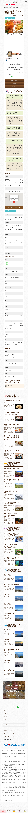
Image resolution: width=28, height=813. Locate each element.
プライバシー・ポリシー (9, 730)
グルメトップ (6, 6)
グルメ (5, 713)
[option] (14, 27)
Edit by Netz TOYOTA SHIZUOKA (11, 736)
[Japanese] (5, 4)
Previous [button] (6, 54)
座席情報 (14, 86)
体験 (5, 722)
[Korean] (9, 4)
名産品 (5, 724)
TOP (5, 710)
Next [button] (21, 54)
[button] (14, 202)
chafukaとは (6, 727)
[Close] (16, 196)
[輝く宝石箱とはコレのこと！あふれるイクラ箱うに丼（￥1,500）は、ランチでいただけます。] (14, 26)
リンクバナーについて (9, 733)
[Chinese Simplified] (12, 4)
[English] (7, 4)
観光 (5, 719)
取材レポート (14, 80)
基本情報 (14, 83)
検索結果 (11, 6)
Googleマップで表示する (14, 207)
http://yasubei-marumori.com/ (11, 256)
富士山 (5, 716)
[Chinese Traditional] (14, 4)
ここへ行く (10, 18)
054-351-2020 (19, 15)
